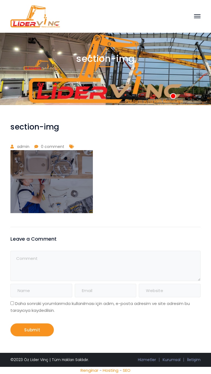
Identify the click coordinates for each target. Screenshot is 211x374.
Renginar (89, 370)
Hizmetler (147, 359)
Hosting (110, 370)
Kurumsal (172, 359)
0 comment (52, 146)
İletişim (194, 359)
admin (23, 146)
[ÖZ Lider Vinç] (35, 16)
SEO (127, 370)
